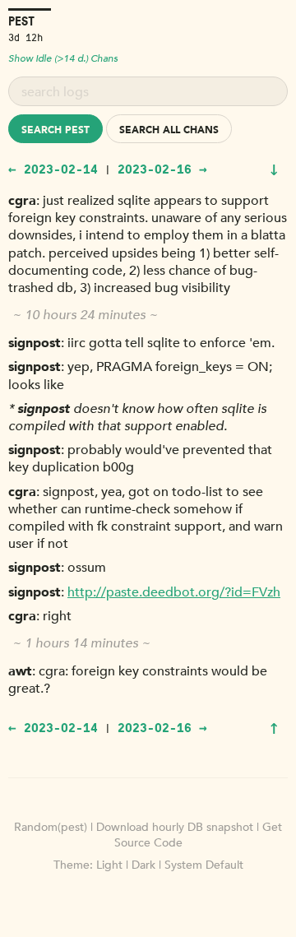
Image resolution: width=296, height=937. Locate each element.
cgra (22, 201)
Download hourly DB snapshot (174, 827)
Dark (143, 865)
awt (20, 671)
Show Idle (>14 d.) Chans (63, 58)
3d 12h (25, 37)
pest (21, 21)
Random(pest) (50, 827)
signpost (34, 343)
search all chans (169, 130)
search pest (55, 130)
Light (109, 865)
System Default (203, 865)
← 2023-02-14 (53, 169)
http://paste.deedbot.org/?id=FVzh (173, 592)
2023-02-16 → (162, 169)
